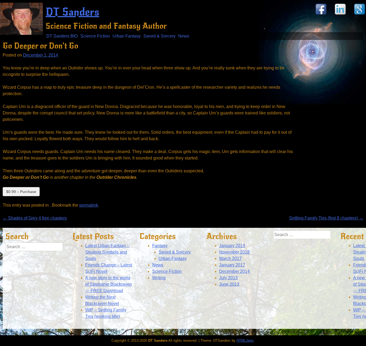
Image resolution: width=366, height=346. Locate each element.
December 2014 (234, 271)
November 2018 (234, 252)
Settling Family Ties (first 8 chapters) (326, 218)
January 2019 (232, 245)
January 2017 (232, 265)
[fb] (321, 14)
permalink (88, 205)
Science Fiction (95, 36)
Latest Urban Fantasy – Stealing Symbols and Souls (107, 252)
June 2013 (229, 284)
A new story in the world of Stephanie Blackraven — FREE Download (108, 284)
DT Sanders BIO (62, 36)
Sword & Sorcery (159, 36)
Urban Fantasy (127, 36)
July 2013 (228, 278)
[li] (340, 14)
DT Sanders (72, 12)
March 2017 (230, 258)
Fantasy (159, 245)
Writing (159, 278)
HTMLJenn (245, 340)
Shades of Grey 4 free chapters (35, 218)
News (183, 36)
